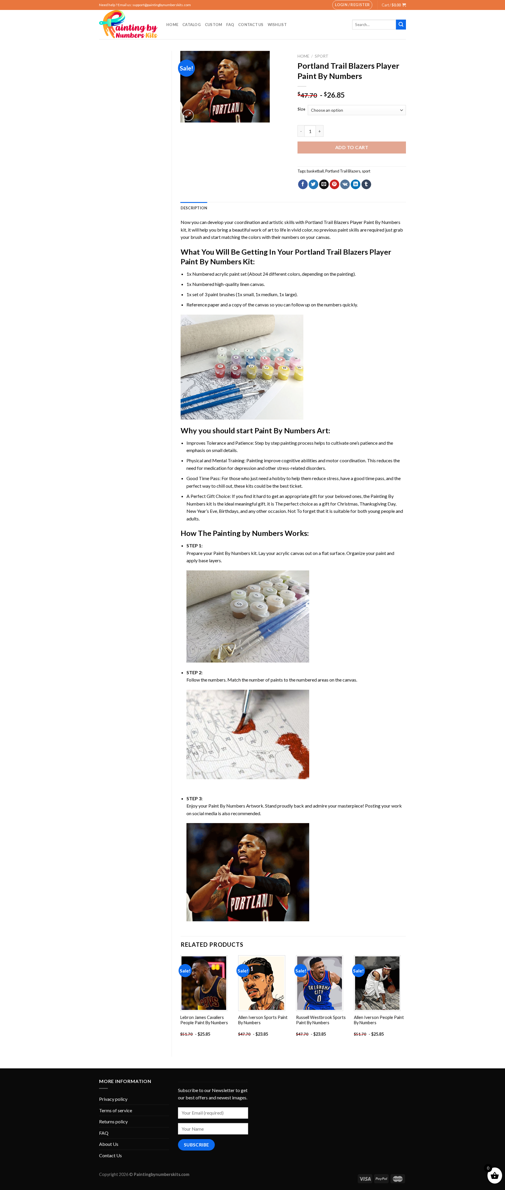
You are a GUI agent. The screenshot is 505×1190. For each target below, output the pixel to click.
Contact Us (251, 24)
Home (172, 24)
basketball (315, 171)
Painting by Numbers (248, 533)
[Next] (405, 1001)
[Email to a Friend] (324, 184)
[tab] (194, 208)
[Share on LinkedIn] (355, 184)
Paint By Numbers (285, 430)
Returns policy (113, 1121)
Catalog (191, 24)
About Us (108, 1144)
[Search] (401, 25)
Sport (321, 56)
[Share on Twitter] (313, 184)
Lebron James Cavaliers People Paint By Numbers (204, 1020)
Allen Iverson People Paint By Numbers (379, 1020)
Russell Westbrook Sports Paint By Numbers (321, 1020)
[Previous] (181, 1001)
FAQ (230, 24)
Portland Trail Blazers (342, 171)
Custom (213, 24)
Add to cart (351, 147)
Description (194, 208)
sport (366, 171)
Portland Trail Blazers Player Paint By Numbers (352, 222)
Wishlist (277, 24)
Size (301, 109)
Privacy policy (113, 1099)
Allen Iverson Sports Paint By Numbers (263, 1020)
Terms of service (115, 1110)
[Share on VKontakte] (345, 184)
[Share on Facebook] (303, 184)
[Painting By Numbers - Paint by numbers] (128, 24)
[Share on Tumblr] (366, 184)
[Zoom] (188, 115)
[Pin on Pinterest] (334, 184)
